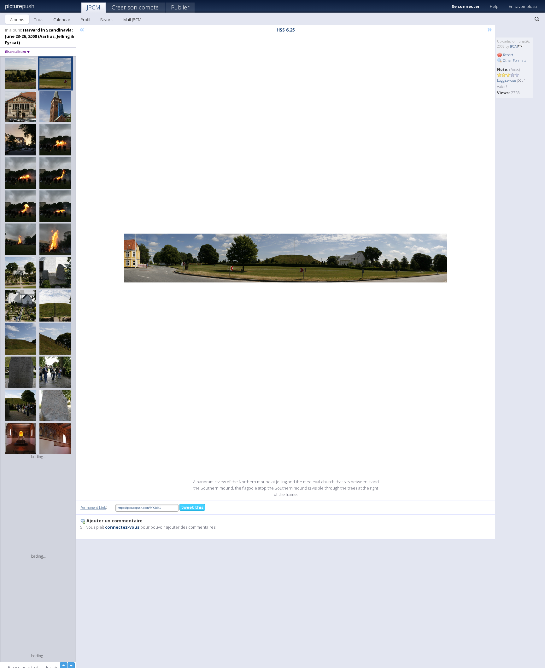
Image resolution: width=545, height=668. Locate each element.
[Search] (537, 19)
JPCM (93, 7)
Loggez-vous (506, 80)
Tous (38, 19)
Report (507, 54)
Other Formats (514, 60)
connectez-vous (122, 527)
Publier (180, 7)
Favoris (106, 19)
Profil (85, 19)
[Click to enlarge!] (285, 258)
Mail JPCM (132, 19)
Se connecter (466, 6)
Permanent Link (93, 507)
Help (494, 6)
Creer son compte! (136, 7)
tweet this (192, 507)
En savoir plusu (523, 6)
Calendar (61, 19)
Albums (17, 19)
